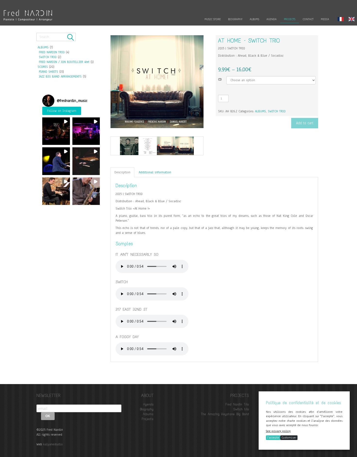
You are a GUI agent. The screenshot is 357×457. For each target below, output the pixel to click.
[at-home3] (166, 146)
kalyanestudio (53, 444)
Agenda (148, 404)
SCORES (43, 67)
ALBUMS (43, 47)
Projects (147, 419)
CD (220, 79)
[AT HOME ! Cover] (184, 146)
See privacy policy (278, 431)
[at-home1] (129, 146)
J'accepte (273, 437)
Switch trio (241, 409)
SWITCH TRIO (48, 57)
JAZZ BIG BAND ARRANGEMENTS (60, 76)
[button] (56, 131)
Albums (148, 414)
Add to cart (304, 123)
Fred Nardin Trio (237, 404)
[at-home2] (147, 146)
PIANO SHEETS (48, 72)
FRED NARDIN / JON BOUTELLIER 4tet (64, 62)
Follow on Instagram (61, 111)
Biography (146, 409)
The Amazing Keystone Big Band (225, 414)
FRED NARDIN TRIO (52, 52)
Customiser (288, 437)
